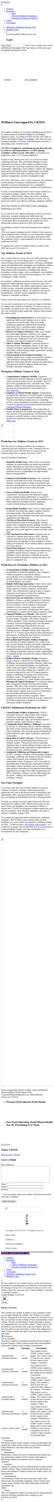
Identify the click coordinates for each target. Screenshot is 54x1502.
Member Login (12, 1276)
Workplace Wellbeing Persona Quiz (21, 1274)
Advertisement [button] (7, 1474)
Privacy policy (11, 1248)
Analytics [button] (5, 1462)
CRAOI (7, 80)
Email (4, 1187)
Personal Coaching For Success (25, 1267)
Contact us (9, 1239)
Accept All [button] (19, 1295)
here (24, 299)
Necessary (8, 1336)
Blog (14, 1262)
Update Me (5, 52)
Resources (10, 1260)
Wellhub (30, 139)
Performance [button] (6, 1450)
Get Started (11, 1272)
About (9, 1269)
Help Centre (10, 1235)
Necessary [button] (5, 1334)
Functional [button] (5, 1438)
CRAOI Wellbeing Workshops (24, 1265)
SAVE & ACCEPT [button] (9, 1497)
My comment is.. (8, 1165)
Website (4, 1189)
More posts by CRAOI (10, 1155)
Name (4, 1184)
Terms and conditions (14, 1244)
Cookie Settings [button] (7, 1295)
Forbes (16, 656)
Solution (9, 1258)
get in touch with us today (35, 824)
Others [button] (4, 1488)
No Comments (31, 80)
